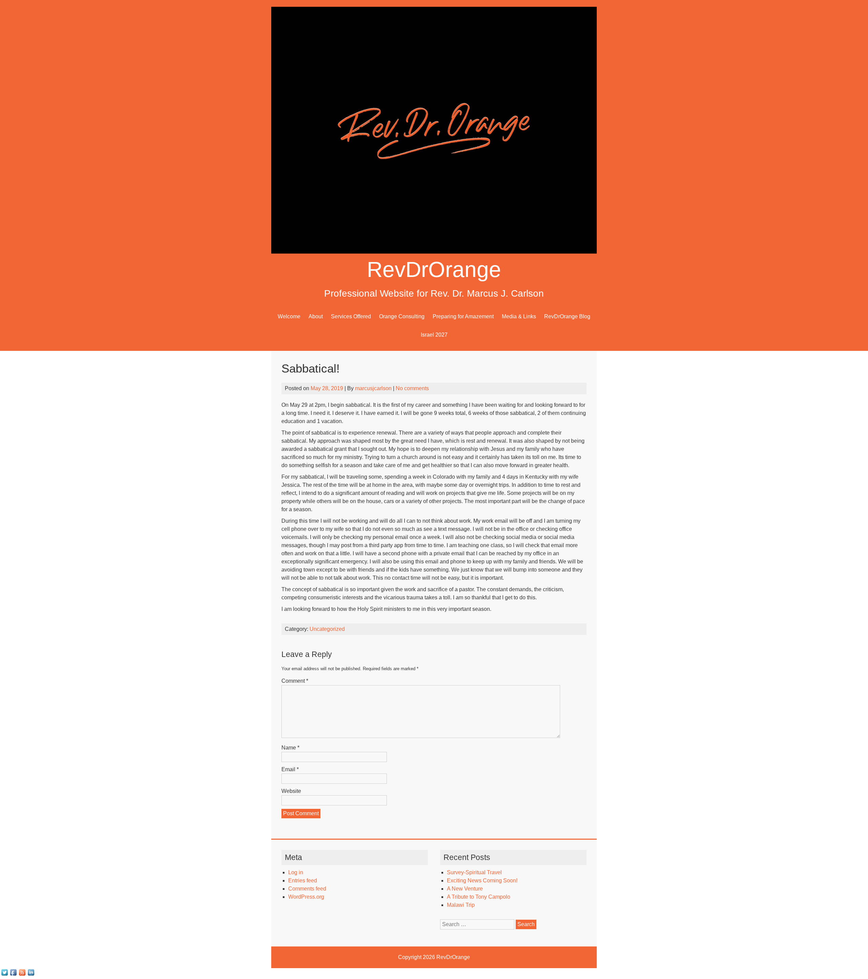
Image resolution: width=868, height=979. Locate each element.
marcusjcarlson (373, 388)
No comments (412, 388)
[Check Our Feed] (22, 975)
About (316, 316)
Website (291, 791)
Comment (294, 681)
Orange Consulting (402, 316)
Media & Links (519, 316)
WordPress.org (306, 897)
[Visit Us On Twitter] (4, 975)
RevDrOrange (434, 269)
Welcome (289, 316)
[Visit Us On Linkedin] (30, 975)
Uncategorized (327, 629)
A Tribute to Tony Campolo (478, 897)
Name (290, 748)
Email (290, 769)
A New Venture (465, 889)
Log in (295, 872)
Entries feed (302, 880)
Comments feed (307, 889)
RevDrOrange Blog (567, 316)
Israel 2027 (434, 335)
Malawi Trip (461, 905)
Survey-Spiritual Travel (474, 872)
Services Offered (351, 316)
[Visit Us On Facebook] (13, 975)
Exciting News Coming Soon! (482, 880)
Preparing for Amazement (463, 316)
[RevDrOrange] (434, 252)
